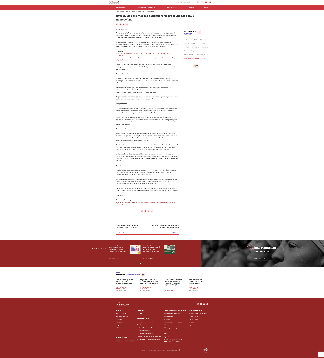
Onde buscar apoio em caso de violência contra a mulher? (173, 340)
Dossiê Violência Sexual (146, 334)
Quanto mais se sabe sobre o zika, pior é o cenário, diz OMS (196, 281)
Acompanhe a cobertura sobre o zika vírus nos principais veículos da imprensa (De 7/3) (173, 282)
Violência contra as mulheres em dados (149, 336)
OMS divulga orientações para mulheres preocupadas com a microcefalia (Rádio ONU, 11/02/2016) (145, 203)
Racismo (187, 47)
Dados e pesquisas (114, 257)
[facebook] (202, 2)
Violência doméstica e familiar (194, 39)
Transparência (120, 322)
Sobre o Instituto (121, 313)
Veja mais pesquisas (99, 249)
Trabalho (205, 47)
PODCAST (140, 310)
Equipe (118, 325)
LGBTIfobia (204, 43)
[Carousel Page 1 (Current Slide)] (140, 263)
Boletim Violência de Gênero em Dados (148, 339)
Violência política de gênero (172, 328)
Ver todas (257, 258)
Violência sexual (189, 43)
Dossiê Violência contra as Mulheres (149, 328)
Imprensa (119, 319)
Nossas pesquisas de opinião (145, 322)
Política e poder (202, 54)
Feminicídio (196, 47)
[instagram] (198, 2)
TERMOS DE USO (121, 337)
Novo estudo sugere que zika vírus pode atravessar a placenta (124, 281)
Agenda (191, 325)
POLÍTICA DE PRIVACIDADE (125, 341)
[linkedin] (210, 2)
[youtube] (206, 2)
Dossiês (139, 325)
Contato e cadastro (122, 316)
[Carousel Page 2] (142, 263)
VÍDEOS (139, 314)
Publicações (119, 328)
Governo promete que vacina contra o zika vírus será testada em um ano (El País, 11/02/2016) (143, 54)
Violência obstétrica (169, 325)
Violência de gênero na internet (195, 51)
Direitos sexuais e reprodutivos (194, 58)
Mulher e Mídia (189, 54)
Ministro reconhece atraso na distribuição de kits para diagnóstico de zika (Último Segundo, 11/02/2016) (147, 59)
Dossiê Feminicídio (144, 331)
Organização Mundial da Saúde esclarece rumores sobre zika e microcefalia (149, 281)
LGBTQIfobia (167, 334)
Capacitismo (167, 337)
